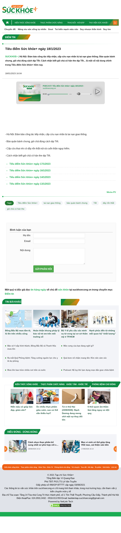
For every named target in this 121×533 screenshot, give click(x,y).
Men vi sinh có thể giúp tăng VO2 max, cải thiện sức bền (42, 443)
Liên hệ (114, 467)
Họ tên (26, 235)
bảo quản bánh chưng (77, 203)
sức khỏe (63, 289)
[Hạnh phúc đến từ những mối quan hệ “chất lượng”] (102, 319)
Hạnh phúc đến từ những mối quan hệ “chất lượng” (102, 332)
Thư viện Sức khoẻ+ (98, 23)
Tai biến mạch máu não (66, 29)
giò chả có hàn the (15, 209)
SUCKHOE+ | (12, 56)
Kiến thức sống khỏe (25, 23)
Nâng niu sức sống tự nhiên (32, 29)
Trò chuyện (76, 467)
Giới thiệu (106, 467)
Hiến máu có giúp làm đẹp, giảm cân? (21, 408)
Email (27, 241)
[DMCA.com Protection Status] (60, 505)
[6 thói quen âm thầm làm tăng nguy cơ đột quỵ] (99, 396)
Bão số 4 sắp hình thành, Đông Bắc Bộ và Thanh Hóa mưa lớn (31, 347)
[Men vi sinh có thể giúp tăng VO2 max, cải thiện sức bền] (18, 446)
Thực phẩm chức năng (51, 23)
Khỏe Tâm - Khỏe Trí (46, 467)
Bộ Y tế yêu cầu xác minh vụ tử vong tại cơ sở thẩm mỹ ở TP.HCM (74, 333)
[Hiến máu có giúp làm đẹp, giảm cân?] (22, 396)
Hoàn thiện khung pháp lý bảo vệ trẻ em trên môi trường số (46, 333)
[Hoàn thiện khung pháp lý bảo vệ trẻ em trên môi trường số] (46, 319)
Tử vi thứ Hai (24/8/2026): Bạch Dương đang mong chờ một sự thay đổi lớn (72, 413)
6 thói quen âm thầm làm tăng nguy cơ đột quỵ (98, 410)
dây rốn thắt (108, 203)
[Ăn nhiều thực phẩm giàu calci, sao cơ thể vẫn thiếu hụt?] (47, 396)
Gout (50, 29)
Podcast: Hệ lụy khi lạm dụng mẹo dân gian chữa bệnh (88, 370)
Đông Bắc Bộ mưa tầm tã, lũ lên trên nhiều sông (18, 332)
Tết (95, 203)
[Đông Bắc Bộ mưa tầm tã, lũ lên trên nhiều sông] (18, 319)
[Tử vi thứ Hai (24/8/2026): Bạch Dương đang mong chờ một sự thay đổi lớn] (73, 396)
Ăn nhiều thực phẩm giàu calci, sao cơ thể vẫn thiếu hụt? (47, 410)
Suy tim (107, 29)
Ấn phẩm (98, 467)
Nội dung (25, 250)
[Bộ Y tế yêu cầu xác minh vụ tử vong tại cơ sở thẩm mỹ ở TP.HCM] (74, 319)
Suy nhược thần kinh (90, 29)
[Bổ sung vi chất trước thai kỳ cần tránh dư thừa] (71, 449)
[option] (33, 446)
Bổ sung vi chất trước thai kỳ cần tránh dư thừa (96, 443)
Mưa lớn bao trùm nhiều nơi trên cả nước (26, 370)
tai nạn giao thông (52, 203)
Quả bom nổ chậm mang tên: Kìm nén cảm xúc (85, 358)
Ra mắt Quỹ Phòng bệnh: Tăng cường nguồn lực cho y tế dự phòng (32, 359)
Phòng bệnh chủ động (62, 467)
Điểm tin (9, 294)
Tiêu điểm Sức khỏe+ (27, 203)
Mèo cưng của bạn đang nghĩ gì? (78, 346)
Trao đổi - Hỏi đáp (75, 23)
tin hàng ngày (38, 289)
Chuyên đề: (10, 29)
